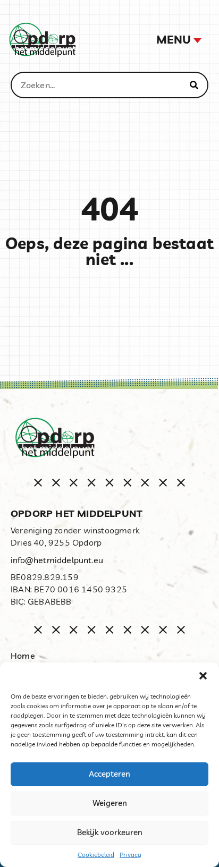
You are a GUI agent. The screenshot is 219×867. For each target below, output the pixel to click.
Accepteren (109, 774)
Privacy (130, 854)
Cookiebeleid (96, 854)
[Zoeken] (194, 85)
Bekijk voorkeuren (109, 832)
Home (23, 655)
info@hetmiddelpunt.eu (57, 560)
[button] (203, 675)
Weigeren (109, 803)
